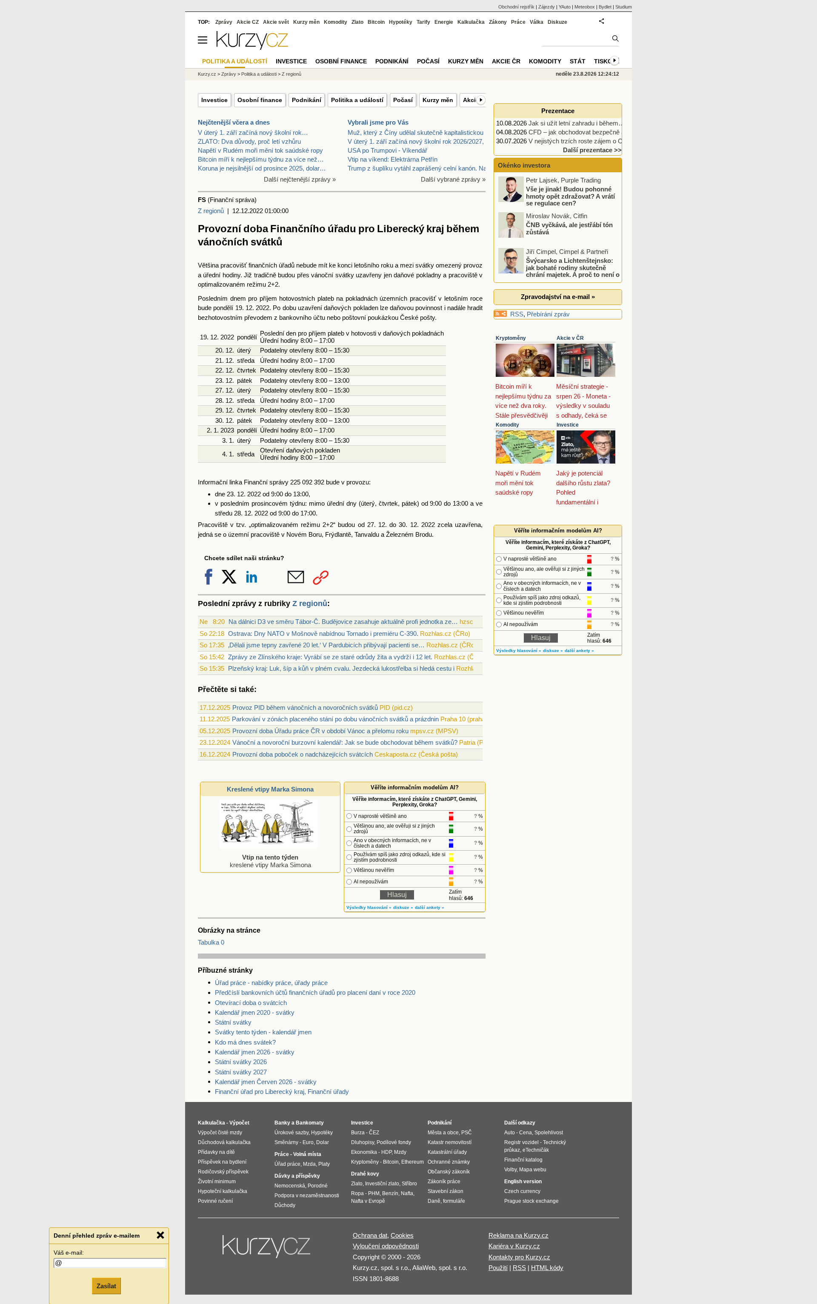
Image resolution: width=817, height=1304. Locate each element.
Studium (623, 6)
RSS (516, 314)
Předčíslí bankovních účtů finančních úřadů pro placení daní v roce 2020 (315, 992)
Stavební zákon (445, 1191)
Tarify (423, 22)
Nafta (407, 1193)
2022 (262, 307)
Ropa (357, 1193)
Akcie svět (276, 22)
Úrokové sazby (291, 1133)
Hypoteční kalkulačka (222, 1191)
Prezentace (557, 110)
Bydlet (605, 6)
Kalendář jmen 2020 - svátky (254, 1012)
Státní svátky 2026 (241, 1061)
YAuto (565, 6)
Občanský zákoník (449, 1172)
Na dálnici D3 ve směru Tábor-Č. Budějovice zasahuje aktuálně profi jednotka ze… (343, 621)
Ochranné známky (449, 1162)
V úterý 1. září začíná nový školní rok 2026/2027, (416, 141)
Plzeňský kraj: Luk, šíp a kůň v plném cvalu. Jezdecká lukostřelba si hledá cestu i (341, 668)
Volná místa (307, 1154)
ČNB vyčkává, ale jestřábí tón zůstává (569, 228)
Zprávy (223, 22)
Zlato (357, 22)
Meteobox (584, 6)
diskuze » (403, 907)
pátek (244, 380)
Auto (509, 1133)
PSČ (466, 1133)
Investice (214, 100)
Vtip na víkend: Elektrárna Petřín (392, 159)
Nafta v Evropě (368, 1201)
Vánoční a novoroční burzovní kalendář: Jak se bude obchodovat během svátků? (344, 742)
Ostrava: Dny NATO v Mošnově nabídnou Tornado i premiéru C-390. (323, 633)
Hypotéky (400, 22)
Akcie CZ (248, 22)
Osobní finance (259, 100)
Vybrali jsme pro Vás (378, 122)
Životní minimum (217, 1181)
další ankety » (429, 907)
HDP (386, 1152)
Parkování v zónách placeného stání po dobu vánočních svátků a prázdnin (335, 719)
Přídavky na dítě (216, 1152)
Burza (358, 1133)
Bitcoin (376, 22)
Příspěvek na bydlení (222, 1162)
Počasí (403, 100)
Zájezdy (546, 6)
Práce (518, 22)
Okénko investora (523, 165)
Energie (443, 22)
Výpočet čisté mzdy (220, 1133)
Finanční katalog (523, 1160)
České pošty (417, 317)
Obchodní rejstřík (516, 6)
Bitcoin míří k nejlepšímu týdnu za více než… (261, 159)
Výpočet (239, 1123)
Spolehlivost (548, 1133)
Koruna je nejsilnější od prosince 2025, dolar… (262, 168)
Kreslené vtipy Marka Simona (270, 789)
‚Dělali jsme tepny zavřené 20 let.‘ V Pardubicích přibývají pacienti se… (326, 645)
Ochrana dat (370, 1235)
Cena (525, 1133)
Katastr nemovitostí (449, 1142)
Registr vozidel (521, 1142)
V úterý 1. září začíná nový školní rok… (253, 132)
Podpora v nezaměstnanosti (306, 1196)
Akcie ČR (506, 61)
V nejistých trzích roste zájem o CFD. (580, 141)
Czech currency (522, 1191)
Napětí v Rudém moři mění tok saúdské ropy (260, 150)
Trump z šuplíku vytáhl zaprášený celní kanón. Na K (420, 168)
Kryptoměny (511, 338)
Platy (324, 1164)
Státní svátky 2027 (241, 1072)
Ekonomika (364, 1152)
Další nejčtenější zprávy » (300, 179)
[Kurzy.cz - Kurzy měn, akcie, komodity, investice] (252, 47)
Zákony (498, 22)
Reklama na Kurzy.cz (518, 1235)
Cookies (402, 1235)
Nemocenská (289, 1186)
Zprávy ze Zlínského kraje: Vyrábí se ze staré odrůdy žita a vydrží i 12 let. (330, 657)
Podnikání (306, 100)
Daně (434, 1201)
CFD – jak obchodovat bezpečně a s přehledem (594, 132)
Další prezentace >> (592, 150)
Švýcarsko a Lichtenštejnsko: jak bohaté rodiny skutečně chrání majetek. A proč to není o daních (560, 271)
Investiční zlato (382, 1184)
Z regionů (211, 210)
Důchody (284, 1205)
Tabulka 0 (211, 942)
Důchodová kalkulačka (224, 1142)
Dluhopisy (362, 1142)
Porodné (318, 1186)
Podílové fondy (394, 1142)
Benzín (390, 1193)
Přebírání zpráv (548, 314)
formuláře (454, 1201)
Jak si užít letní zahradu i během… (576, 123)
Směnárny (286, 1142)
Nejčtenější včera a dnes (234, 122)
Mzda (309, 1164)
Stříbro (409, 1184)
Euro (308, 1142)
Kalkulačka (471, 22)
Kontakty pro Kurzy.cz (519, 1257)
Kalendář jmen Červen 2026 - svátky (266, 1081)
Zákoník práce (444, 1181)
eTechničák (536, 1150)
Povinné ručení (215, 1201)
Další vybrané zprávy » (453, 179)
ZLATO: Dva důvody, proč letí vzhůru (249, 141)
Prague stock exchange (531, 1201)
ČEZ (374, 1133)
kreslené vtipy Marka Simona (270, 861)
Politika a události (259, 74)
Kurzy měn (438, 100)
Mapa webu (532, 1170)
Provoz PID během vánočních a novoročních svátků (305, 707)
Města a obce (443, 1133)
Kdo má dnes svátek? (245, 1042)
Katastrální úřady (447, 1152)
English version (523, 1181)
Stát (578, 61)
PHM (374, 1193)
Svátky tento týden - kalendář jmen (263, 1032)
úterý (244, 350)
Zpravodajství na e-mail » (558, 296)
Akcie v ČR (570, 338)
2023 (227, 430)
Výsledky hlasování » (368, 907)
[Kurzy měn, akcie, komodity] (267, 1250)
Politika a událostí (357, 100)
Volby (510, 1170)
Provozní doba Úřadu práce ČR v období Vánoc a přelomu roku (320, 731)
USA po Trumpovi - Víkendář (387, 150)
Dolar (322, 1142)
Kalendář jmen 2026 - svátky (254, 1052)
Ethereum (412, 1162)
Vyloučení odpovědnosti (386, 1246)
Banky (282, 1123)
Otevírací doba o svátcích (251, 1002)
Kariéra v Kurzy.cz (514, 1246)
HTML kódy (547, 1267)
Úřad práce (287, 1164)
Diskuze (557, 22)
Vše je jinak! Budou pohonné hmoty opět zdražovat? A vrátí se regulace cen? (570, 196)
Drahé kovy (365, 1174)
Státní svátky (233, 1022)
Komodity (507, 425)
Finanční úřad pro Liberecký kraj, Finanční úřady (282, 1091)
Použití (498, 1267)
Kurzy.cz (207, 74)
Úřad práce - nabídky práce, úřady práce (271, 982)
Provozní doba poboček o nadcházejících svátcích (302, 754)
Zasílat (106, 1285)
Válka (536, 22)
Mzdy (400, 1152)
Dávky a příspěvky (297, 1176)
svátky (424, 265)
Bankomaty (310, 1123)
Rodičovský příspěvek (223, 1172)
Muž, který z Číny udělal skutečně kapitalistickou (415, 132)
